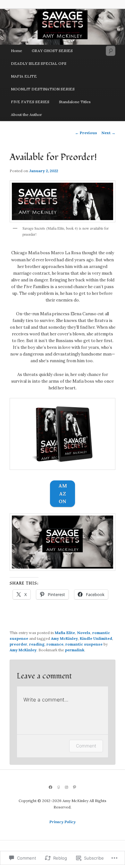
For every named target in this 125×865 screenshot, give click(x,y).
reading (37, 644)
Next (108, 132)
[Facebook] (50, 787)
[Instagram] (66, 787)
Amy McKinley (64, 638)
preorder (18, 644)
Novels (83, 632)
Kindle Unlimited (96, 638)
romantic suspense (84, 644)
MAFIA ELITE (24, 76)
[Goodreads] (58, 787)
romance (54, 644)
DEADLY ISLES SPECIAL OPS (38, 63)
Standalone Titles (75, 101)
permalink (74, 649)
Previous (86, 132)
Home (16, 50)
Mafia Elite (65, 632)
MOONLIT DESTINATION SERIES (43, 89)
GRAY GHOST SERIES (52, 50)
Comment (86, 745)
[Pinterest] (74, 787)
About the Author (26, 114)
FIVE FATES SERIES (30, 101)
